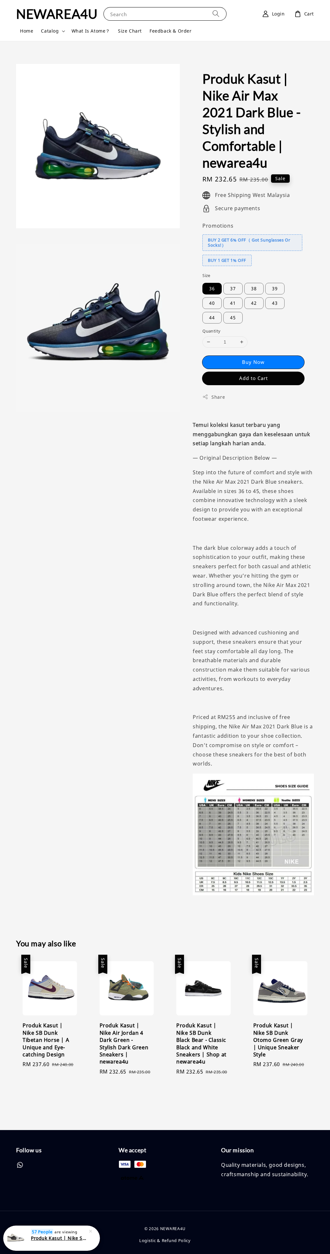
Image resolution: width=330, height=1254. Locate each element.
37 (233, 288)
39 (275, 288)
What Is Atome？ (91, 31)
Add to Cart (253, 378)
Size (206, 275)
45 (233, 317)
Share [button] (218, 397)
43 (275, 303)
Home (26, 31)
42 (254, 303)
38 (254, 288)
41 (233, 303)
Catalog (50, 31)
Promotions (217, 225)
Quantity (211, 331)
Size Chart (130, 31)
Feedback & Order (171, 31)
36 (212, 288)
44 (212, 317)
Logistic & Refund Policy (165, 1240)
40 (212, 303)
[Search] (216, 13)
